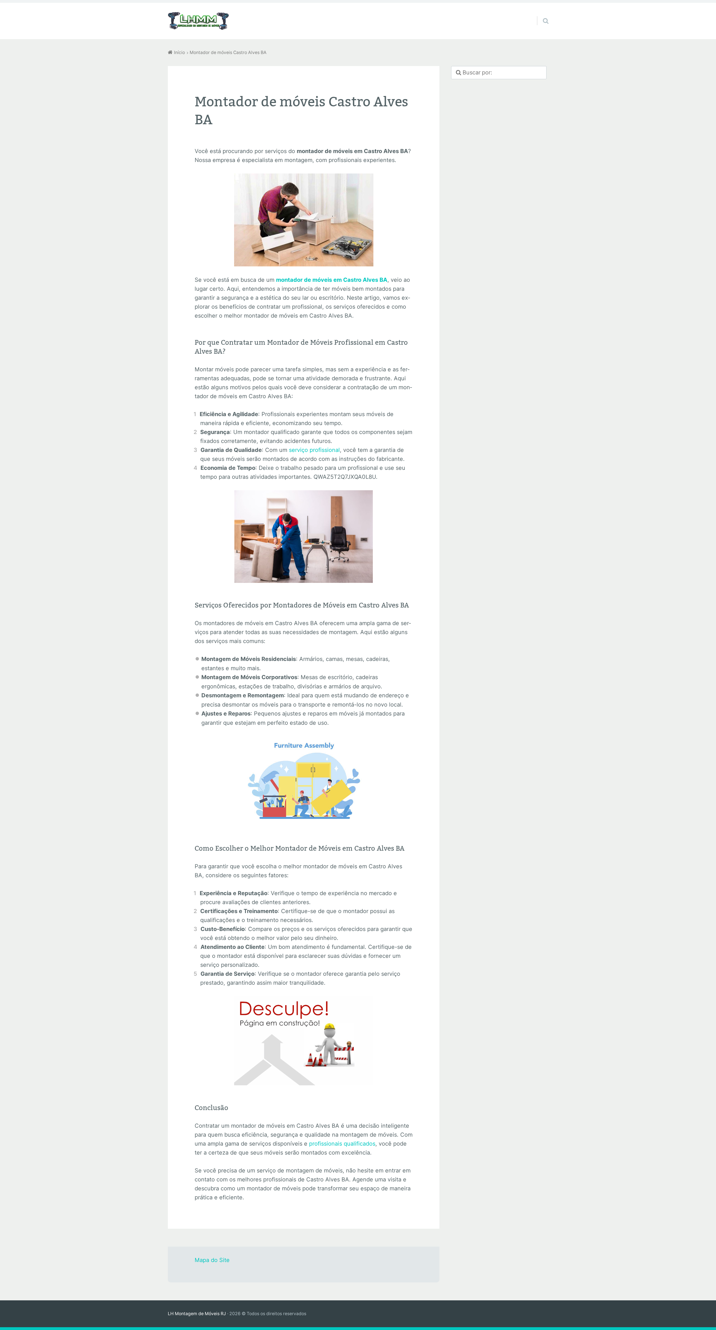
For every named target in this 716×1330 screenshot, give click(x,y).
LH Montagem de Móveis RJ (197, 1313)
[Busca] (540, 13)
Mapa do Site (212, 1260)
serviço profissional (314, 450)
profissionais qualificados (342, 1143)
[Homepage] (198, 21)
